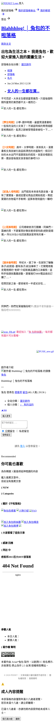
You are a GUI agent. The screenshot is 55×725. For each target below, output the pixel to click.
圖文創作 (26, 64)
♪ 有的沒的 (27, 404)
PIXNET (14, 675)
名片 (9, 78)
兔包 (3, 374)
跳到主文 (6, 44)
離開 (18, 719)
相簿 (9, 70)
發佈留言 (6, 435)
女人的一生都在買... (23, 91)
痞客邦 (18, 392)
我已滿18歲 (7, 719)
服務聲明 (33, 678)
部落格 (11, 74)
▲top (4, 410)
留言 (25, 392)
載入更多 (6, 416)
